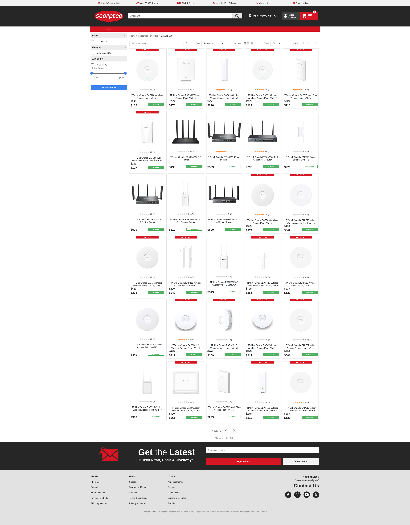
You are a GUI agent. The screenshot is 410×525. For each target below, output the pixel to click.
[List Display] (252, 43)
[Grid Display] (245, 43)
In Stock (102, 65)
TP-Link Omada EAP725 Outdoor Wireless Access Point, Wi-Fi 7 (147, 408)
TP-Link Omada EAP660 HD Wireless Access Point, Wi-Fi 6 (185, 346)
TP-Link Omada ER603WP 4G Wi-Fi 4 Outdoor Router (186, 221)
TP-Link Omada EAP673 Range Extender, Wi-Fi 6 (301, 158)
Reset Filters (109, 87)
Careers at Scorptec (177, 498)
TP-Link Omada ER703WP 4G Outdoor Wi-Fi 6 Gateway (224, 283)
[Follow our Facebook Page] (287, 495)
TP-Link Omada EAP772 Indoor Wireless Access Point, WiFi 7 (147, 284)
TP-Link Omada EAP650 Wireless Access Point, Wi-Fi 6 (185, 96)
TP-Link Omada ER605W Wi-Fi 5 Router (185, 158)
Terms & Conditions (138, 498)
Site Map (172, 503)
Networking (104, 53)
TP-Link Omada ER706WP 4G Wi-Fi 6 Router (224, 158)
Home (132, 36)
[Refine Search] (187, 43)
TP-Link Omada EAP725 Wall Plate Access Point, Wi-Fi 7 (224, 408)
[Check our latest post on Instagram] (296, 495)
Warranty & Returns (138, 487)
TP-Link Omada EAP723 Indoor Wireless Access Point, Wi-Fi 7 (262, 96)
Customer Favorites (148, 36)
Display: (238, 43)
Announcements (175, 482)
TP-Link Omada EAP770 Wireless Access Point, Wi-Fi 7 (147, 346)
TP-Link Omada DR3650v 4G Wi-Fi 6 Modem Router (224, 221)
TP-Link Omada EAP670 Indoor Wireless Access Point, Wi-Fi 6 (262, 346)
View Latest (301, 461)
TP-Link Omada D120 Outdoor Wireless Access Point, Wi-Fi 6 (185, 409)
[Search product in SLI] (237, 15)
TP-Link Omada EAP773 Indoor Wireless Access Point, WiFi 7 (301, 221)
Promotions (173, 487)
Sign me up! (243, 461)
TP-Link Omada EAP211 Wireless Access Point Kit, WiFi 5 (185, 284)
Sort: (198, 43)
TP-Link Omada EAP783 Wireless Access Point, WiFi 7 (262, 221)
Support (132, 482)
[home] (108, 16)
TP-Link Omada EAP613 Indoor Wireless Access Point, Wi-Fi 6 (301, 409)
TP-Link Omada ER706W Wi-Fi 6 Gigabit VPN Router (262, 158)
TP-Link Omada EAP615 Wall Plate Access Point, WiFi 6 (300, 96)
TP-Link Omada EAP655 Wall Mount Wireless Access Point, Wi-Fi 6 (147, 161)
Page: (296, 43)
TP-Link (102, 42)
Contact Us (96, 487)
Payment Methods (99, 498)
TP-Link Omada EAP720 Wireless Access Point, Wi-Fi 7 (147, 96)
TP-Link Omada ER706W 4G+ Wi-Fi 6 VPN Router (147, 221)
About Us (95, 482)
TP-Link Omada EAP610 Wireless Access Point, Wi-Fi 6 (301, 284)
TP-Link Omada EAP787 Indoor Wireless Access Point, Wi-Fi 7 (301, 346)
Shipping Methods (99, 503)
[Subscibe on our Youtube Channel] (305, 495)
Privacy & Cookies (138, 503)
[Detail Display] (248, 43)
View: (266, 43)
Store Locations (98, 492)
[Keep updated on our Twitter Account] (314, 495)
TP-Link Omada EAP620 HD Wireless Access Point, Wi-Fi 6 (224, 346)
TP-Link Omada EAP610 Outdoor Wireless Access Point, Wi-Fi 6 (224, 96)
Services (133, 492)
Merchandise (174, 492)
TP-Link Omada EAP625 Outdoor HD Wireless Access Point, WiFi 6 (262, 284)
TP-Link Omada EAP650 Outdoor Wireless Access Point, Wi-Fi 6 (262, 409)
